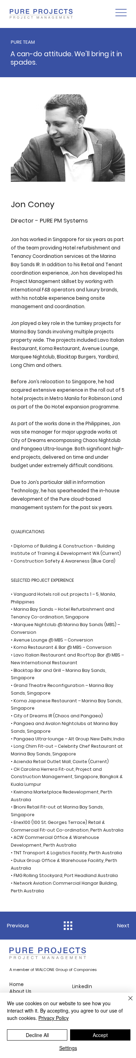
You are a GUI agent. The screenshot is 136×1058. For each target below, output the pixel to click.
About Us (20, 991)
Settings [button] (68, 1047)
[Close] (126, 1002)
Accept (100, 1034)
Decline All (37, 1034)
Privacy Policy (53, 1017)
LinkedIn (82, 986)
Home (17, 984)
